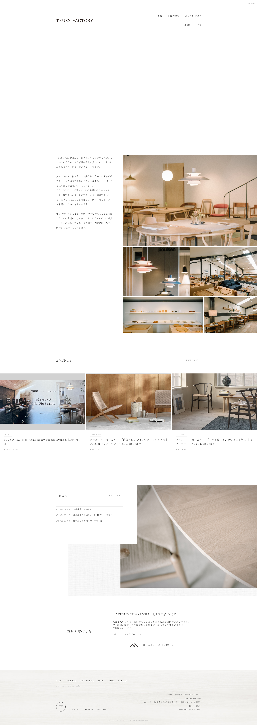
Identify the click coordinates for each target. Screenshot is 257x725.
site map (60, 686)
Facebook (101, 710)
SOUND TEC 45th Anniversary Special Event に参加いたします (42, 441)
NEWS (198, 25)
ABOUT (160, 16)
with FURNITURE (192, 16)
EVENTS (186, 25)
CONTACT (251, 3)
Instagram (89, 710)
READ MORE (192, 360)
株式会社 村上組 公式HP (156, 645)
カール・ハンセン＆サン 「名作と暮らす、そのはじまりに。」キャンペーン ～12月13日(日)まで (214, 441)
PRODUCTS (173, 16)
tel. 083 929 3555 (193, 698)
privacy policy (74, 686)
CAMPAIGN (95, 434)
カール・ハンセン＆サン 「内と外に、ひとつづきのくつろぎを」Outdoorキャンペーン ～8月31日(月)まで (128, 441)
